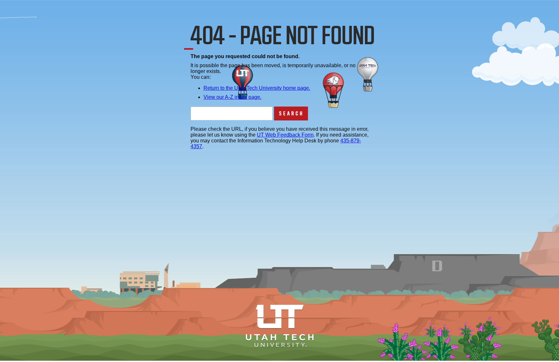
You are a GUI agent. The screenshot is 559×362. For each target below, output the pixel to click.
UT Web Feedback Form (285, 135)
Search (291, 113)
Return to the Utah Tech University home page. (256, 88)
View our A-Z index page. (232, 97)
